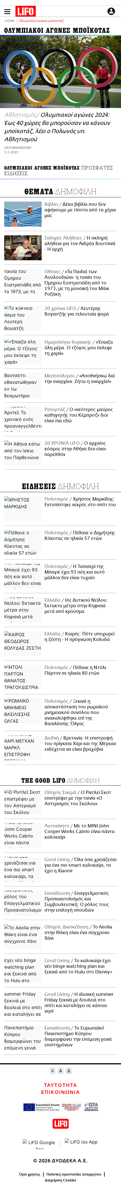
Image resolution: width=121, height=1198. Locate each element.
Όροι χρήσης (29, 1174)
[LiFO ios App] (81, 1144)
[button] (7, 11)
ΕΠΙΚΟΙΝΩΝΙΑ (60, 1092)
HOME (9, 21)
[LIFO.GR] (25, 12)
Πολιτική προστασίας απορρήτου (73, 1174)
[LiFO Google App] (39, 1144)
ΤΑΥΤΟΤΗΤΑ (60, 1085)
